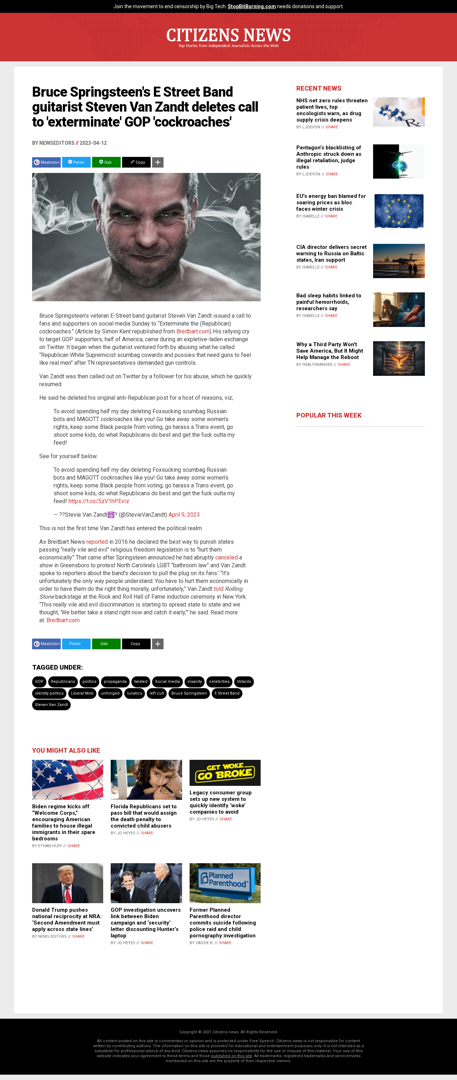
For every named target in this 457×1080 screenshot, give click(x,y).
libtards (244, 681)
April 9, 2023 (184, 514)
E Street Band (227, 693)
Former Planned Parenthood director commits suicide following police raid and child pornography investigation (223, 923)
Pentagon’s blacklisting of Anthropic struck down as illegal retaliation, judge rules (328, 157)
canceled (226, 557)
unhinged (110, 693)
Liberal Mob (82, 693)
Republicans (63, 681)
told (219, 588)
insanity (194, 681)
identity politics (49, 693)
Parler (78, 162)
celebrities (219, 681)
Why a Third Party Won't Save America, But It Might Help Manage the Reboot (329, 350)
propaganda (115, 681)
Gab (107, 162)
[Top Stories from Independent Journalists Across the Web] (228, 50)
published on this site (231, 1056)
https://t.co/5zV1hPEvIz (99, 501)
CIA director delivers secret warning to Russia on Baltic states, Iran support (331, 253)
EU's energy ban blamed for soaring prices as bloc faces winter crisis (331, 202)
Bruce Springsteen (189, 693)
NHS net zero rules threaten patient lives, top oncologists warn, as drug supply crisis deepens (332, 110)
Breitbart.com (193, 331)
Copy (140, 162)
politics (89, 681)
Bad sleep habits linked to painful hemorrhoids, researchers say (328, 302)
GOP (39, 681)
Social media (167, 681)
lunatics (134, 693)
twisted (140, 681)
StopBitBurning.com (252, 6)
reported (97, 541)
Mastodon (50, 162)
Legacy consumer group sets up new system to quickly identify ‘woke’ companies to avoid (221, 802)
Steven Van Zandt (51, 704)
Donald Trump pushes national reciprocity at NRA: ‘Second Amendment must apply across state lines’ (67, 919)
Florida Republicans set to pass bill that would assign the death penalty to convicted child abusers (144, 816)
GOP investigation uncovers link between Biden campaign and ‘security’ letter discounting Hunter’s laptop (146, 923)
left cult (157, 693)
